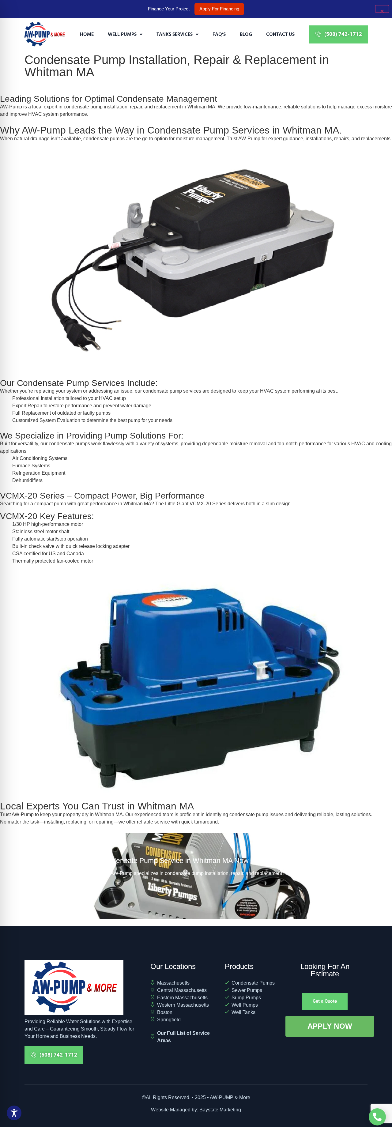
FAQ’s (219, 34)
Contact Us (280, 34)
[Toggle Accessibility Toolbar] (14, 1113)
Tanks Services (174, 34)
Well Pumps (122, 34)
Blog (246, 34)
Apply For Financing (219, 8)
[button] (125, 34)
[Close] (382, 9)
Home (87, 34)
